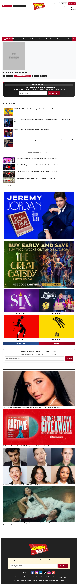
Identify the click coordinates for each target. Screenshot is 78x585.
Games (52, 39)
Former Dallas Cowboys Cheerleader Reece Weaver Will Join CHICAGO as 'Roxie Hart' (32, 407)
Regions (48, 577)
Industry (25, 39)
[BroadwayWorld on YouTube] (53, 573)
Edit (36, 76)
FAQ (44, 76)
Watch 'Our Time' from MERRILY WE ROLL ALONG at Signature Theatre (37, 171)
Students (41, 39)
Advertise (14, 577)
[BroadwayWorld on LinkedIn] (40, 573)
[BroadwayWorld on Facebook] (32, 573)
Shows (20, 39)
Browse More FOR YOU (37, 152)
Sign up (69, 358)
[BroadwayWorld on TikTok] (45, 573)
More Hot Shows (21, 343)
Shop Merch (8, 6)
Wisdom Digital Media (34, 580)
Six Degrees (23, 76)
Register (59, 39)
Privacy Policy (59, 580)
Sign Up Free (53, 93)
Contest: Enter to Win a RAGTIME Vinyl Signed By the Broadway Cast (27, 446)
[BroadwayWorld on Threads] (49, 573)
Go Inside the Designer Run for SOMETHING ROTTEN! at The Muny (36, 178)
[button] (74, 39)
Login (67, 39)
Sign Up (63, 566)
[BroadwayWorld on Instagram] (36, 573)
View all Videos (8, 186)
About (20, 577)
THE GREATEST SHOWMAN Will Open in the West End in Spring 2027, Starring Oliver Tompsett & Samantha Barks (36, 524)
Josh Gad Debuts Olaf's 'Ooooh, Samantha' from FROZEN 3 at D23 (37, 158)
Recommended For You (10, 103)
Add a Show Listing (19, 6)
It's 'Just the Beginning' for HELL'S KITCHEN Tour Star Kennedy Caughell (38, 165)
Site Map (55, 577)
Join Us (32, 577)
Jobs (35, 39)
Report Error (63, 577)
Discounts (57, 343)
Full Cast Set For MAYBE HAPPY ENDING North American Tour (24, 484)
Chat (31, 39)
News (14, 39)
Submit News (40, 577)
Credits (9, 76)
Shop (47, 39)
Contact (26, 577)
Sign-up (64, 3)
